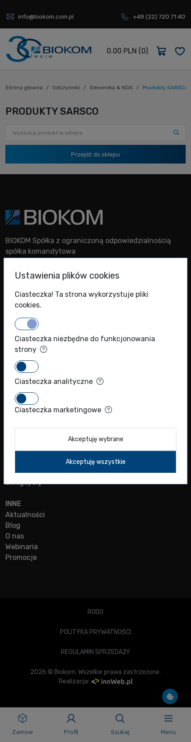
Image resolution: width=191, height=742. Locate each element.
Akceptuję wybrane (95, 439)
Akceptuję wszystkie (96, 462)
